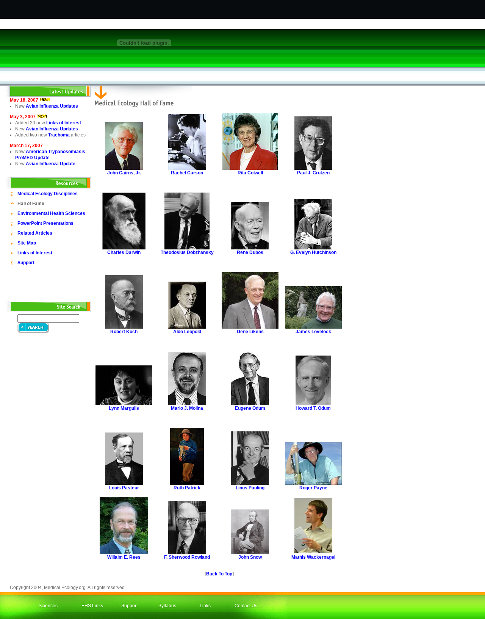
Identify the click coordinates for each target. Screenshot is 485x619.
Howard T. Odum (313, 408)
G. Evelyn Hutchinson (313, 252)
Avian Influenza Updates (52, 106)
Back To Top (219, 574)
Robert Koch (124, 331)
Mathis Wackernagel (313, 557)
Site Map (26, 243)
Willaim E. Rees (124, 557)
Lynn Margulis (124, 408)
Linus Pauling (250, 487)
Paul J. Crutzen (313, 173)
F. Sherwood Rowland (187, 557)
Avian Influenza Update (50, 163)
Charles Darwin (124, 252)
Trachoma (59, 135)
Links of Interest (63, 122)
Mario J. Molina (187, 408)
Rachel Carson (187, 173)
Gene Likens (250, 331)
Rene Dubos (250, 252)
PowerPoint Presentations (45, 223)
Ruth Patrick (187, 487)
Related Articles (34, 233)
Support (25, 262)
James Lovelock (313, 331)
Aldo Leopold (187, 331)
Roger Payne (313, 487)
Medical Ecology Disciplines (47, 193)
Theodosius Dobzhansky (187, 252)
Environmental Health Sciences (51, 213)
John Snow (250, 557)
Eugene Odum (250, 408)
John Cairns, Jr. (124, 173)
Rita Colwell (250, 173)
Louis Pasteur (124, 487)
